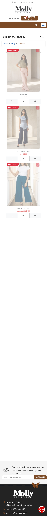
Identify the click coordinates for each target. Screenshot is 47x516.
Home (6, 44)
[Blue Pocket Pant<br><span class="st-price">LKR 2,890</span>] (12, 215)
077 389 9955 (19, 509)
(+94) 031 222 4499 (18, 513)
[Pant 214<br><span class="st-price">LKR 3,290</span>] (12, 101)
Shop (13, 44)
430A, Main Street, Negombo (19, 504)
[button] (35, 101)
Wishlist (15, 18)
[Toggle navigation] (43, 25)
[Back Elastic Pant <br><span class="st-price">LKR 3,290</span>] (12, 158)
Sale (42, 509)
